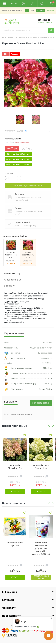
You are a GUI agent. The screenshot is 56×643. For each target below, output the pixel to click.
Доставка (19, 194)
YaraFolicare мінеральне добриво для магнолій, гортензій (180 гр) (41, 548)
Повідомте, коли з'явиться (28, 185)
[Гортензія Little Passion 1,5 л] (41, 449)
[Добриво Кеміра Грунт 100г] (15, 526)
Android (40, 10)
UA (12, 3)
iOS (27, 10)
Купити (15, 491)
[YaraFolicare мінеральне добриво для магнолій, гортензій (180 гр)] (41, 526)
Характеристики (12, 279)
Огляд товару (12, 273)
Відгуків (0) (9, 285)
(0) (26, 130)
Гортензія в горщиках (38, 37)
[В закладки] (24, 435)
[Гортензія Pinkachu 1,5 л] (15, 449)
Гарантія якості (22, 222)
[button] (32, 3)
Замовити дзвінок (45, 22)
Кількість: (9, 173)
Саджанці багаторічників (17, 37)
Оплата (18, 208)
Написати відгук (40, 402)
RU (16, 3)
